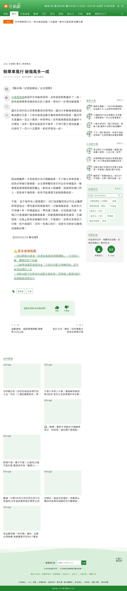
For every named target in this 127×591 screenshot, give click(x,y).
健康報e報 (50, 562)
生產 (14, 97)
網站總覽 (104, 582)
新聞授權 (42, 582)
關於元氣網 (35, 574)
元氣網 (12, 63)
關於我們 (95, 582)
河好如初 (72, 6)
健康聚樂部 (46, 574)
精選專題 (56, 574)
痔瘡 (114, 201)
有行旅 (92, 6)
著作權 (59, 582)
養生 (14, 13)
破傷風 (20, 97)
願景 (100, 6)
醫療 (35, 13)
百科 (44, 13)
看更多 (120, 100)
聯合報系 (78, 582)
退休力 (70, 13)
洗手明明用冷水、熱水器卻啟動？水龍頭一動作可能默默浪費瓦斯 (49, 21)
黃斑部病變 (94, 221)
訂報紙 (87, 582)
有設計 (82, 6)
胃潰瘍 (110, 216)
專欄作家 (92, 574)
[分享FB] (6, 89)
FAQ (29, 582)
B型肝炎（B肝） (96, 211)
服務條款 (51, 582)
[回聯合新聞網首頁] (5, 6)
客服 (34, 582)
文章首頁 (83, 574)
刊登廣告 (22, 582)
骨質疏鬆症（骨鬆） (98, 206)
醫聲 (88, 13)
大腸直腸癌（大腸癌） (99, 201)
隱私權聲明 (68, 582)
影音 (52, 13)
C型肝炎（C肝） (96, 216)
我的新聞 (110, 6)
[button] (122, 14)
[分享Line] (6, 98)
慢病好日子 (101, 13)
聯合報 (50, 6)
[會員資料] (118, 6)
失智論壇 (25, 13)
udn (5, 63)
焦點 (5, 13)
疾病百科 (66, 574)
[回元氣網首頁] (14, 6)
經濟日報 (60, 6)
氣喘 (104, 221)
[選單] (122, 6)
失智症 (113, 206)
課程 (61, 13)
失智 (80, 13)
